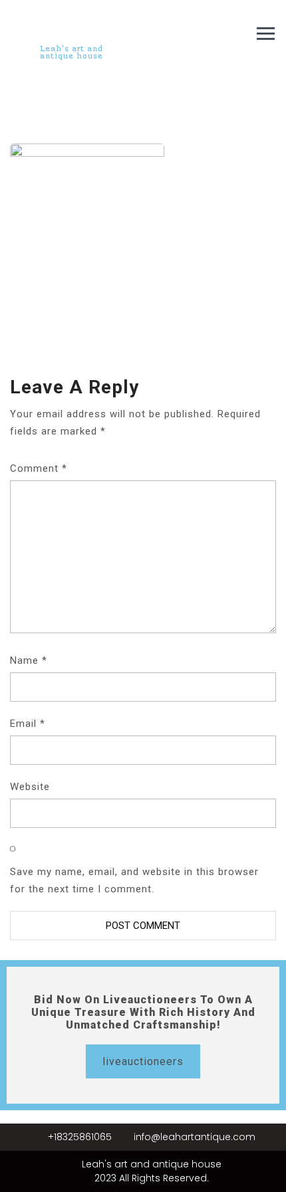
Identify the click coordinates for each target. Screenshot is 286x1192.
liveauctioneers (143, 1061)
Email (27, 724)
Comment (38, 468)
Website (30, 787)
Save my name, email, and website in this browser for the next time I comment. (134, 880)
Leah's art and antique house (71, 52)
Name (28, 660)
